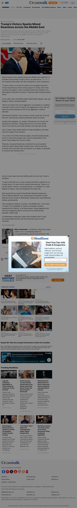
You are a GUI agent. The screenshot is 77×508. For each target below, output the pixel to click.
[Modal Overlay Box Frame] (38, 254)
